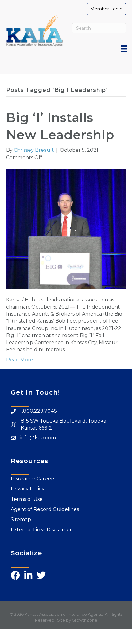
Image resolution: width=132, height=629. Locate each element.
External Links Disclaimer (41, 530)
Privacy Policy (28, 489)
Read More (19, 360)
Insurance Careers (33, 479)
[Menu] (124, 49)
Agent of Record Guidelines (45, 509)
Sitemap (21, 519)
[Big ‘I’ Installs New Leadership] (66, 228)
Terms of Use (27, 499)
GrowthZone (84, 620)
